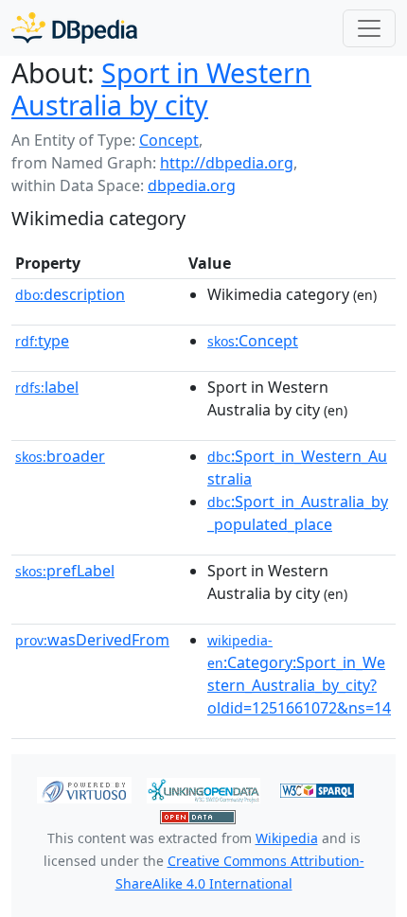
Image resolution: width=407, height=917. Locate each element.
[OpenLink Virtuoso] (84, 789)
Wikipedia (287, 838)
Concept (169, 140)
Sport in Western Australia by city (161, 89)
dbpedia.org (192, 185)
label (47, 387)
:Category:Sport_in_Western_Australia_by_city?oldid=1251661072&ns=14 (299, 674)
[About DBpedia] (74, 28)
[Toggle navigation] (369, 28)
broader (60, 456)
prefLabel (65, 570)
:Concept (252, 340)
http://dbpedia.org (226, 162)
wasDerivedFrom (92, 639)
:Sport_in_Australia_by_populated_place (297, 513)
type (42, 340)
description (70, 294)
